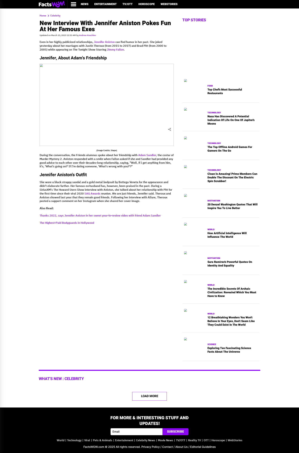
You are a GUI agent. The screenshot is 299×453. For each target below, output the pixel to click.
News (84, 4)
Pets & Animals (102, 440)
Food (210, 86)
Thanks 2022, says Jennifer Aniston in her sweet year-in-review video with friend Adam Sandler (100, 215)
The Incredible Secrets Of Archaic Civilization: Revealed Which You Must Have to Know (231, 292)
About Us (181, 447)
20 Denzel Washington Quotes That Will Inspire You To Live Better (232, 206)
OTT (206, 440)
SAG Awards (92, 193)
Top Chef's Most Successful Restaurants (224, 91)
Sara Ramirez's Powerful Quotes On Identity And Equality (229, 264)
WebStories (169, 4)
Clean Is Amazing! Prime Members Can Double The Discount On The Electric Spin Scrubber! (232, 177)
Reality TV (194, 440)
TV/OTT (128, 4)
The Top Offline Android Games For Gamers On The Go (229, 149)
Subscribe (175, 431)
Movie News (165, 440)
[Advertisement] (107, 252)
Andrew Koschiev (87, 35)
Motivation (213, 201)
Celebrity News (145, 440)
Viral (87, 440)
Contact (167, 447)
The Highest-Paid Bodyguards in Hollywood (67, 223)
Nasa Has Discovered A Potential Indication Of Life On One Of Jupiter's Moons (231, 120)
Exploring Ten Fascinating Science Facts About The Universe (229, 350)
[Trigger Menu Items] (73, 4)
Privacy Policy (150, 447)
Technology (214, 113)
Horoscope (146, 4)
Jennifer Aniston (104, 42)
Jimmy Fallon (115, 49)
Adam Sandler (147, 155)
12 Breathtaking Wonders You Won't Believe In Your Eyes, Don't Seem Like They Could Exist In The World (231, 321)
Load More (149, 396)
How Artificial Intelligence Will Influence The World (227, 235)
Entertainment (105, 4)
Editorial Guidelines (203, 447)
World (211, 229)
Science (211, 344)
